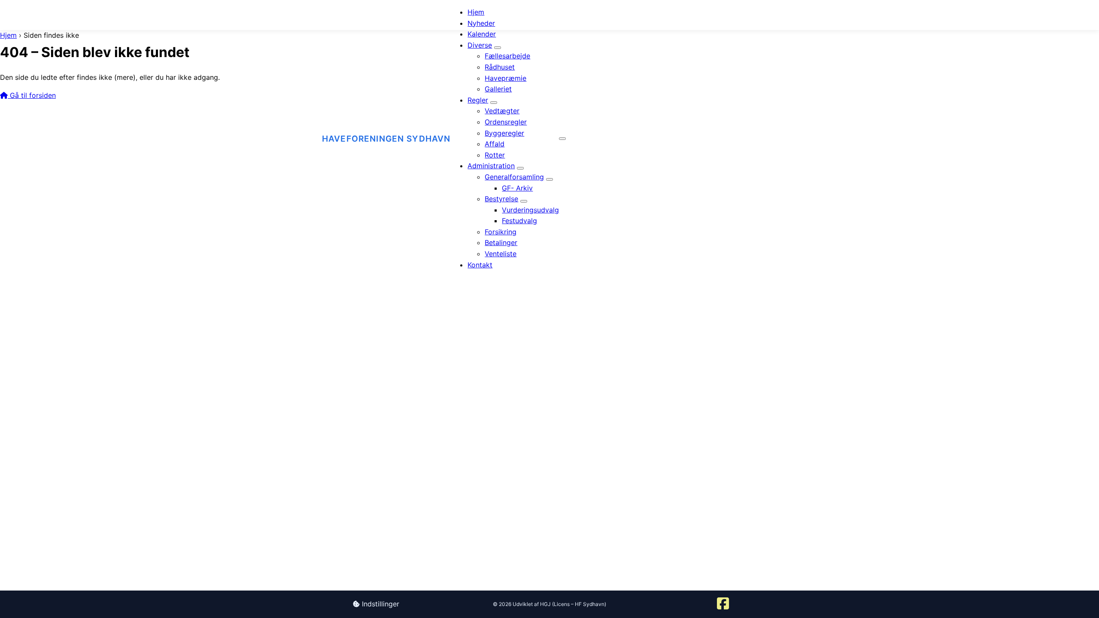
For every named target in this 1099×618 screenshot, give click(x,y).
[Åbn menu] (562, 138)
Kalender (482, 34)
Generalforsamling (514, 177)
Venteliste (500, 253)
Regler (478, 100)
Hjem (476, 12)
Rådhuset (500, 67)
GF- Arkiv (517, 188)
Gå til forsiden (32, 95)
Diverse (480, 45)
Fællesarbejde (507, 56)
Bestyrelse (501, 198)
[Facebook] (723, 604)
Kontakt (480, 265)
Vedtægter (502, 110)
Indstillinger (379, 604)
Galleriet (498, 89)
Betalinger (501, 242)
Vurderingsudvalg (530, 210)
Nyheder (481, 23)
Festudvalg (519, 220)
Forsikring (500, 231)
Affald (494, 143)
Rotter (495, 155)
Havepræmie (505, 78)
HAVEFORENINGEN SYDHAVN (386, 138)
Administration (491, 165)
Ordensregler (506, 122)
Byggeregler (504, 133)
